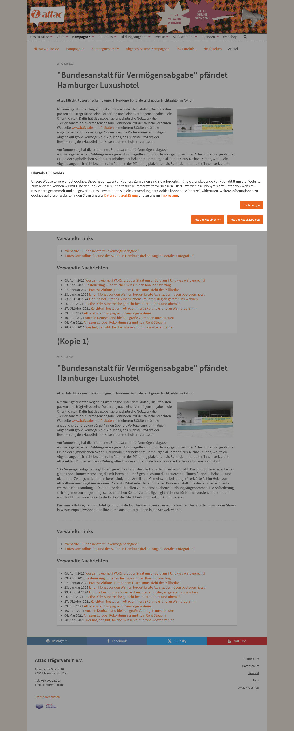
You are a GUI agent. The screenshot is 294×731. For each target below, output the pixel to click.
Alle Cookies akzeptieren (245, 219)
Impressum (169, 195)
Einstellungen (251, 205)
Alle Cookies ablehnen (208, 219)
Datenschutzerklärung (121, 195)
